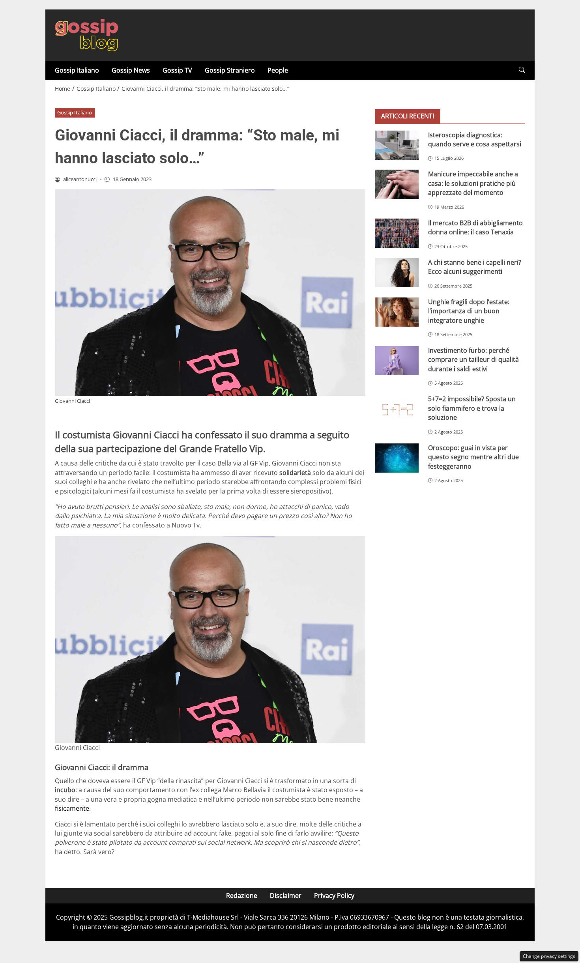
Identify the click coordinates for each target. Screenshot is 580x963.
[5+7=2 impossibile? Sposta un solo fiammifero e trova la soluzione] (397, 409)
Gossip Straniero (230, 70)
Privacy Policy (334, 895)
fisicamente (72, 808)
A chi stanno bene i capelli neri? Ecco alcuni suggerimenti (474, 266)
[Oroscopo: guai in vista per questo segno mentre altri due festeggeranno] (397, 457)
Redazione (241, 895)
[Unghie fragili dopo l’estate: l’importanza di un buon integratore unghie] (397, 311)
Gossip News (131, 70)
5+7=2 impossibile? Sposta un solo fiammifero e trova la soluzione (472, 408)
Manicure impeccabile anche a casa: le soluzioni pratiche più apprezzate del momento (473, 183)
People (278, 70)
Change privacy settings (549, 956)
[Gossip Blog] (86, 34)
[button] (522, 70)
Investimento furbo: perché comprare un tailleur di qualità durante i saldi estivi (473, 359)
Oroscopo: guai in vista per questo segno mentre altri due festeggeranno (473, 456)
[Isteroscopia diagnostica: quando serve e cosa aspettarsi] (397, 144)
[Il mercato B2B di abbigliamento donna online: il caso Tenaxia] (397, 232)
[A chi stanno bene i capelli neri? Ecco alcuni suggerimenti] (397, 272)
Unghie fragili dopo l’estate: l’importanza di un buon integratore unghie (468, 310)
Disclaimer (285, 895)
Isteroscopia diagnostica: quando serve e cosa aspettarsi (474, 139)
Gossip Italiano (77, 70)
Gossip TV (177, 70)
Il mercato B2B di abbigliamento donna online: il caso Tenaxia (475, 227)
